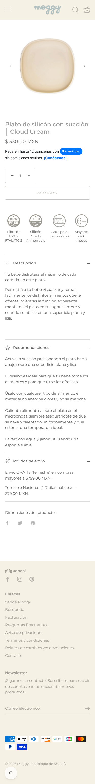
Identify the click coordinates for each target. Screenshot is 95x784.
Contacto (13, 655)
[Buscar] (75, 10)
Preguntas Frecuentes (26, 624)
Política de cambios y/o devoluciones (39, 647)
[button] (10, 65)
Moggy (23, 764)
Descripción (24, 263)
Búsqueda (14, 609)
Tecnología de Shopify (48, 764)
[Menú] (8, 10)
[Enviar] (87, 708)
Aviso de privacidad (23, 632)
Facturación (16, 617)
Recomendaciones (30, 347)
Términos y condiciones (27, 640)
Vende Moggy (18, 601)
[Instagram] (19, 578)
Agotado (47, 193)
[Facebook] (7, 578)
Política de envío (28, 461)
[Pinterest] (31, 578)
